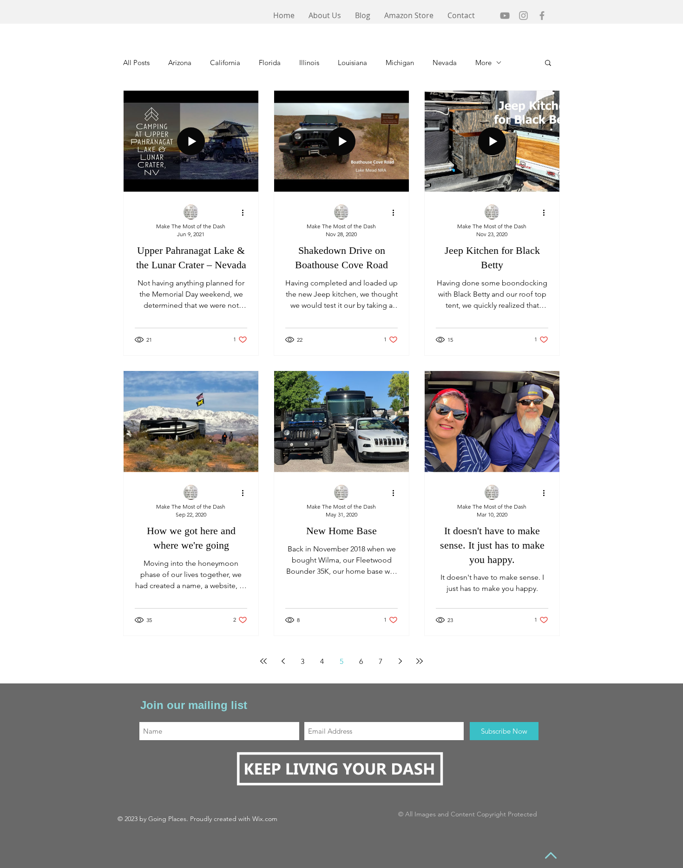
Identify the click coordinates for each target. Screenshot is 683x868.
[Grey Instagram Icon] (523, 15)
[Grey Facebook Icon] (542, 15)
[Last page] (419, 661)
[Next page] (400, 661)
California (225, 62)
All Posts (136, 62)
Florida (270, 62)
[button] (548, 63)
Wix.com (264, 819)
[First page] (263, 661)
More (483, 62)
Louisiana (352, 62)
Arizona (179, 62)
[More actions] (245, 212)
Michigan (400, 62)
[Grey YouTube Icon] (505, 15)
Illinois (309, 62)
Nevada (445, 62)
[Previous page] (283, 661)
